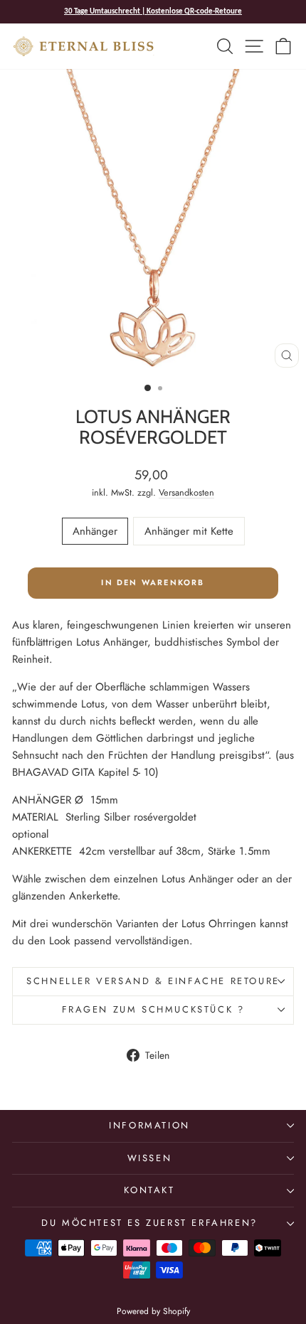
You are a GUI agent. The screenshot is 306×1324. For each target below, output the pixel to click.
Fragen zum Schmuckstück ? (153, 1009)
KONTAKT (149, 1190)
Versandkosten (186, 492)
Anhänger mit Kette (188, 531)
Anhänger (95, 531)
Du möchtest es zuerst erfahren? (149, 1222)
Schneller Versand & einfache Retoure (153, 981)
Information (149, 1125)
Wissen (149, 1158)
